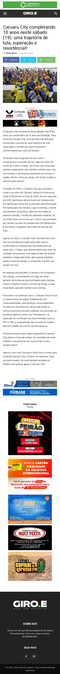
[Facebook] (26, 657)
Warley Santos (11, 53)
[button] (5, 14)
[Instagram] (34, 656)
